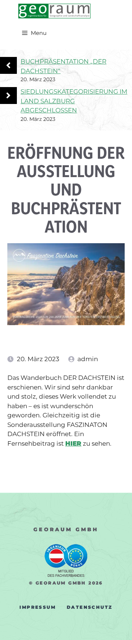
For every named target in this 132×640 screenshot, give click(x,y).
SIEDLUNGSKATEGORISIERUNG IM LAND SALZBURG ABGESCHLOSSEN (74, 101)
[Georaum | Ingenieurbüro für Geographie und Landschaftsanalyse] (54, 11)
